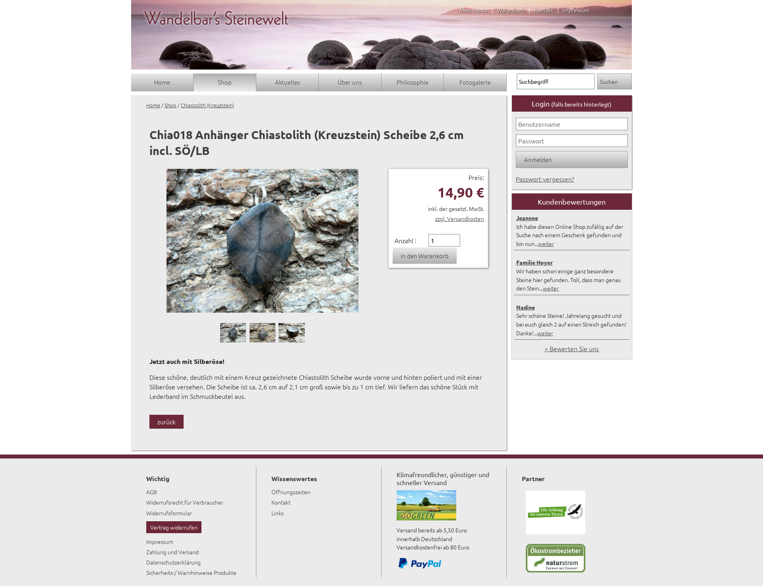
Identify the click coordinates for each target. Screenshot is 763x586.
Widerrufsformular (169, 513)
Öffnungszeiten (290, 492)
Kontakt (543, 10)
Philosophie (412, 82)
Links (277, 513)
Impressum (576, 10)
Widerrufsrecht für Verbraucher (184, 502)
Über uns (350, 82)
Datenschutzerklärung (173, 562)
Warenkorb (511, 10)
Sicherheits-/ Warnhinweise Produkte (191, 572)
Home (162, 82)
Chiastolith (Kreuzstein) (207, 105)
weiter (546, 244)
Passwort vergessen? (545, 178)
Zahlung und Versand (172, 552)
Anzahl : (405, 240)
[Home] (216, 32)
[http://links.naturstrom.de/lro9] (555, 570)
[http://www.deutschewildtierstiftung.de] (555, 532)
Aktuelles (287, 82)
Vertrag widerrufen (174, 527)
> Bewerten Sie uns (571, 348)
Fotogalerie (475, 82)
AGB (151, 492)
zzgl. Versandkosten (459, 218)
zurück (166, 421)
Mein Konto (473, 10)
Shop (225, 82)
